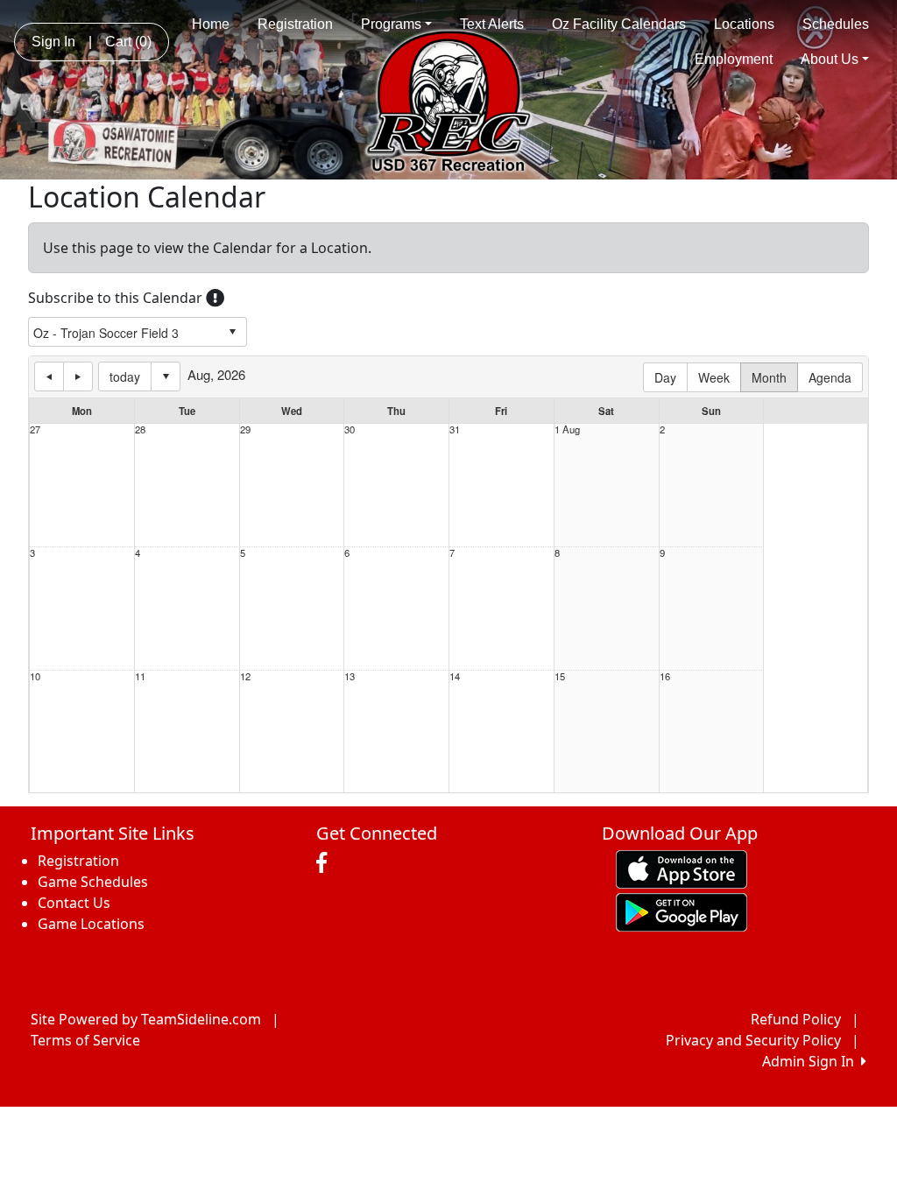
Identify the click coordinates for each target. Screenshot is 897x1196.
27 (35, 429)
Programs (391, 24)
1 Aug (567, 429)
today (124, 376)
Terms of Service (85, 1040)
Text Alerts (492, 24)
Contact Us (74, 902)
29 (245, 429)
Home (211, 24)
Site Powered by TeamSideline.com (146, 1019)
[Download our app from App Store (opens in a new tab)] (681, 867)
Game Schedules (93, 881)
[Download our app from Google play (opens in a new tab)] (681, 910)
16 (665, 676)
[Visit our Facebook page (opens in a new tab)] (325, 863)
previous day (49, 376)
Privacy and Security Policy (753, 1040)
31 (454, 429)
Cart (128, 41)
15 (559, 676)
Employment (734, 59)
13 (349, 676)
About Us (829, 59)
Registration (295, 24)
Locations (744, 24)
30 (349, 429)
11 (140, 676)
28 (140, 429)
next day (78, 376)
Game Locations (91, 923)
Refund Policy (796, 1019)
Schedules (835, 24)
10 (35, 676)
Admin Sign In (811, 1061)
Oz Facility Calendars (619, 24)
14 (454, 676)
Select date (165, 376)
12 (245, 676)
